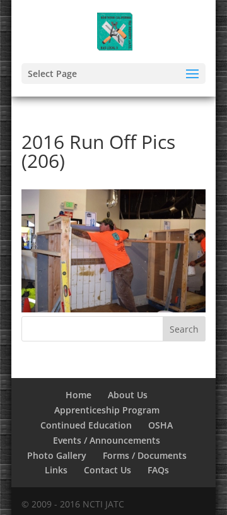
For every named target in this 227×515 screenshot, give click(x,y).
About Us (128, 395)
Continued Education (86, 425)
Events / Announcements (106, 440)
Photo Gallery (56, 455)
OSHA (160, 425)
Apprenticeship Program (107, 410)
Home (78, 395)
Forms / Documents (145, 455)
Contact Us (107, 470)
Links (56, 470)
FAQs (158, 470)
